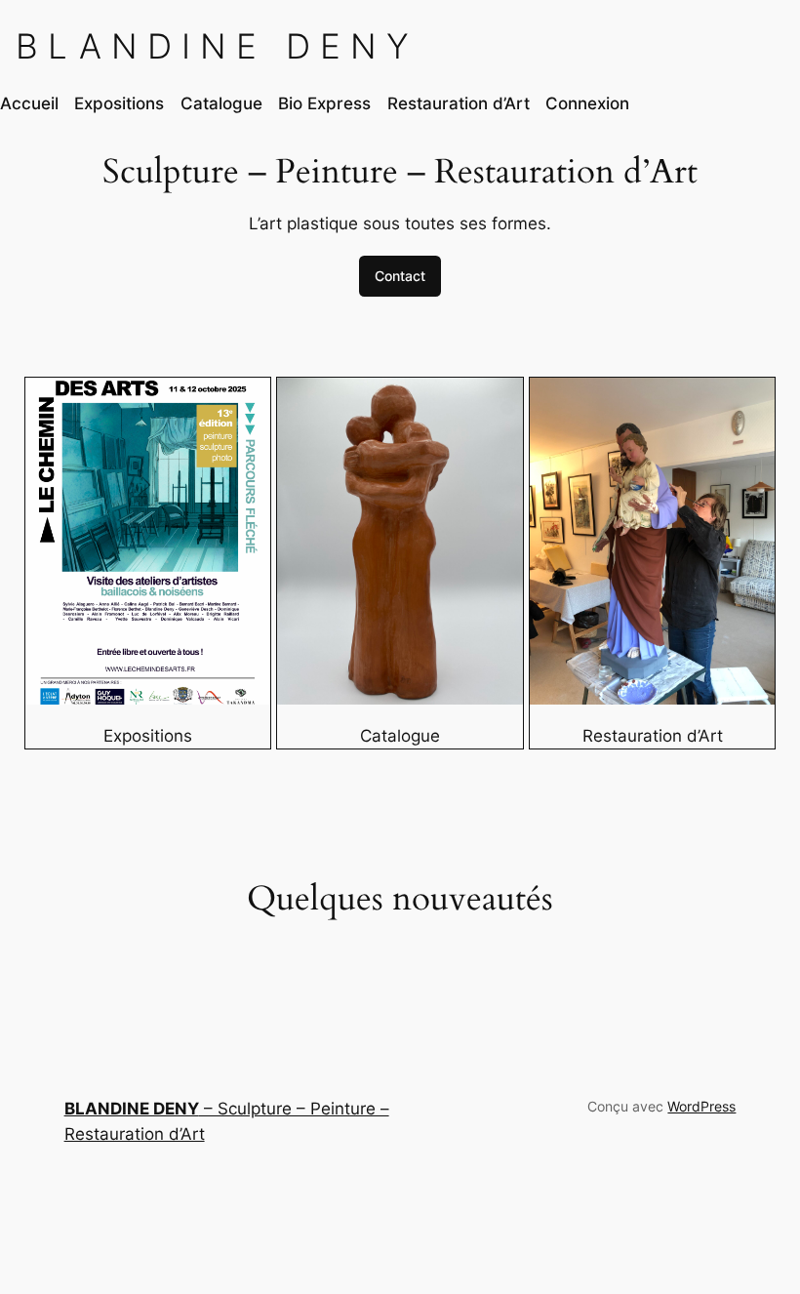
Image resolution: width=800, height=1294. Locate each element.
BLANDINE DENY (217, 45)
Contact (400, 275)
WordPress (701, 1106)
